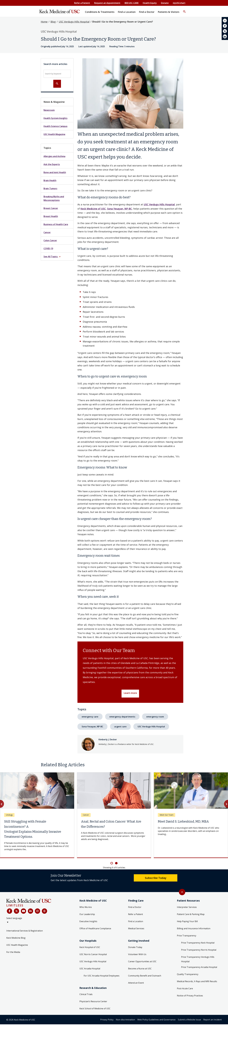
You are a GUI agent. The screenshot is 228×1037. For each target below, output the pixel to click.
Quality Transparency (187, 964)
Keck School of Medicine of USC (94, 998)
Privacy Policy (106, 1009)
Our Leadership (87, 904)
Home (44, 21)
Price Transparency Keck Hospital (197, 932)
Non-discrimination (125, 1009)
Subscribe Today (155, 868)
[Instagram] (37, 901)
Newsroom (49, 110)
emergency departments (122, 716)
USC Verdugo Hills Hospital (74, 21)
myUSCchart (179, 2)
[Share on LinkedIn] (225, 36)
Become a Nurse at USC (140, 958)
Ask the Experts (52, 164)
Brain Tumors (50, 188)
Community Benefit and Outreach (144, 965)
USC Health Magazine (54, 134)
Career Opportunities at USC (142, 951)
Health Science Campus (55, 126)
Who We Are (85, 896)
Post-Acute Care (185, 978)
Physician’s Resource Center (93, 991)
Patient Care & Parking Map (191, 904)
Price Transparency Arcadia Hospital (199, 956)
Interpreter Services (187, 896)
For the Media (13, 941)
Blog (53, 21)
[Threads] (44, 901)
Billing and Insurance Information (193, 918)
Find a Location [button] (127, 11)
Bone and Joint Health (55, 172)
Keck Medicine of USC (93, 208)
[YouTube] (23, 901)
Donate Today (135, 937)
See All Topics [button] (52, 256)
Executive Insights (88, 911)
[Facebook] (9, 901)
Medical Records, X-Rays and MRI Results (197, 971)
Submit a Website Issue (189, 1009)
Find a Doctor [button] (146, 11)
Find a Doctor (134, 896)
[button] (184, 10)
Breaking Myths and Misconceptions (54, 198)
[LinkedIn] (30, 901)
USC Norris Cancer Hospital (93, 944)
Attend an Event (136, 972)
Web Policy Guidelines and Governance (156, 1009)
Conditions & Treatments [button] (99, 11)
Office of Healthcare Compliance (95, 918)
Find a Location (135, 911)
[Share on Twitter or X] (225, 31)
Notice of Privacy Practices (190, 985)
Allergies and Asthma (54, 156)
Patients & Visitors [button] (168, 11)
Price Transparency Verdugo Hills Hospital (197, 949)
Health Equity (150, 2)
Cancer (47, 232)
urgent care (120, 726)
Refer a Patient (82, 2)
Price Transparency (186, 925)
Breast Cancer (51, 208)
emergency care (90, 716)
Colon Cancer (50, 240)
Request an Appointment (107, 2)
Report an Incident (212, 1009)
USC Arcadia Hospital (89, 958)
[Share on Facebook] (225, 26)
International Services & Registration (24, 920)
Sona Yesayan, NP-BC (119, 208)
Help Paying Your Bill (187, 911)
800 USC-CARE (132, 2)
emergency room (155, 716)
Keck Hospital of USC (89, 937)
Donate (165, 2)
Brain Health (50, 180)
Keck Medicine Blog (15, 927)
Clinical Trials (85, 984)
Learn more (130, 692)
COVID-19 (48, 248)
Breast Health (51, 216)
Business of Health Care (56, 224)
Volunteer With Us (137, 944)
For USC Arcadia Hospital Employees (101, 965)
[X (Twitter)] (16, 901)
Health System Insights (55, 118)
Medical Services (136, 918)
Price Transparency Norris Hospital (198, 939)
